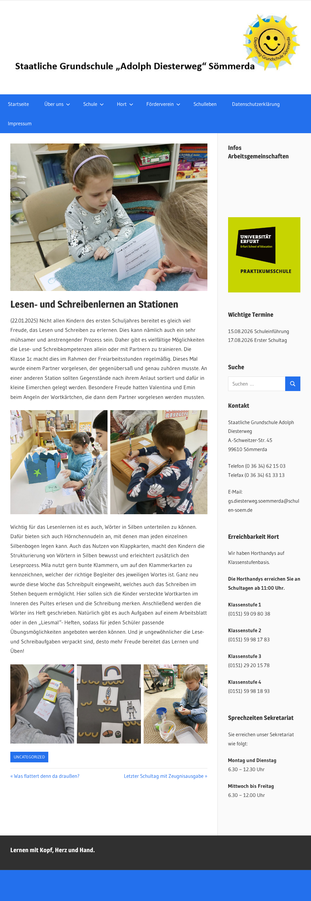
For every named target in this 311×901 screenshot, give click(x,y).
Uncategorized (29, 757)
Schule (90, 104)
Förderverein (160, 104)
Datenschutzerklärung (256, 104)
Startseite (18, 104)
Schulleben (205, 104)
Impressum (20, 123)
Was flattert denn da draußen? (47, 776)
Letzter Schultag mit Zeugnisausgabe (163, 776)
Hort (122, 104)
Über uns (53, 104)
